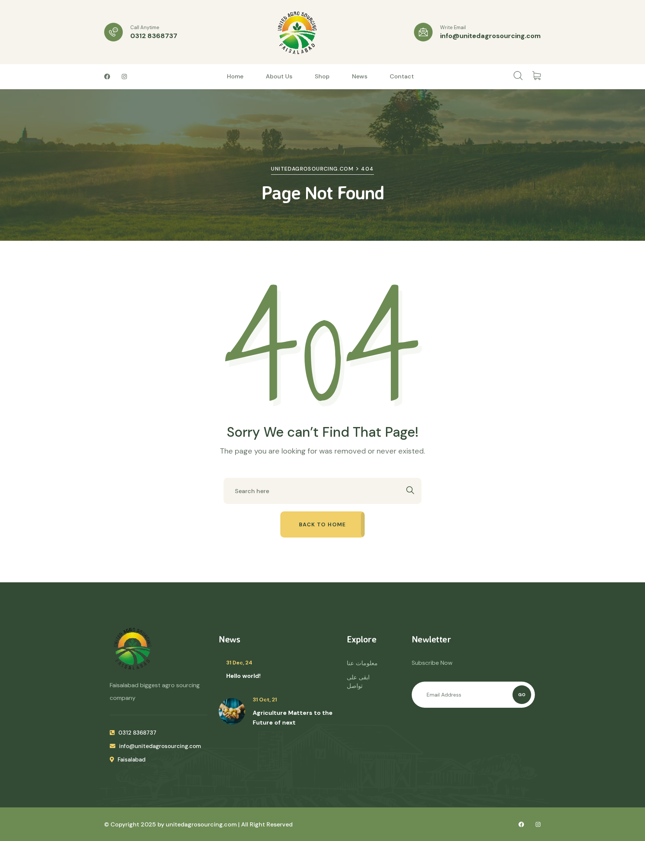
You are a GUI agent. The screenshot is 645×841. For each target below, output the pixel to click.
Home (235, 76)
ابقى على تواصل (358, 681)
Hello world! (243, 676)
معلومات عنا (362, 663)
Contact (402, 76)
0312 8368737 (153, 35)
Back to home (322, 524)
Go (522, 695)
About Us (279, 76)
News (359, 76)
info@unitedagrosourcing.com (490, 35)
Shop (322, 76)
